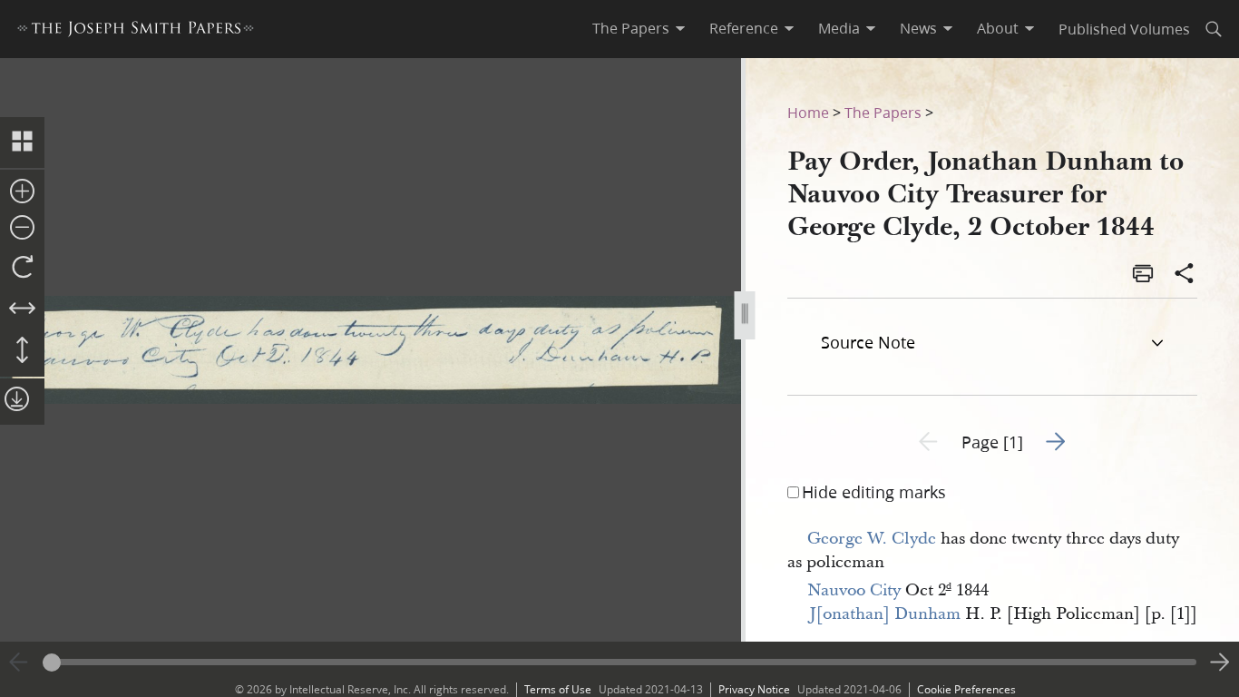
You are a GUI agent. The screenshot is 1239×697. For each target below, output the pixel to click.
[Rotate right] (22, 267)
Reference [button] (743, 28)
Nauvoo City (854, 590)
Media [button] (839, 28)
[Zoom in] (22, 192)
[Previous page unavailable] (19, 662)
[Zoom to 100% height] (22, 351)
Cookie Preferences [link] (966, 689)
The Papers (883, 112)
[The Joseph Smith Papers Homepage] (136, 31)
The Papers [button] (630, 28)
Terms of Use (557, 689)
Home (808, 112)
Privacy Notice (754, 689)
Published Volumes (1124, 28)
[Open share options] (1184, 275)
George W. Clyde (871, 538)
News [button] (918, 28)
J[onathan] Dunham (885, 614)
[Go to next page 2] (1219, 662)
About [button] (998, 28)
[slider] (619, 662)
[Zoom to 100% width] (22, 309)
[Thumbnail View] (22, 142)
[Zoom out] (22, 228)
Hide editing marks (874, 492)
